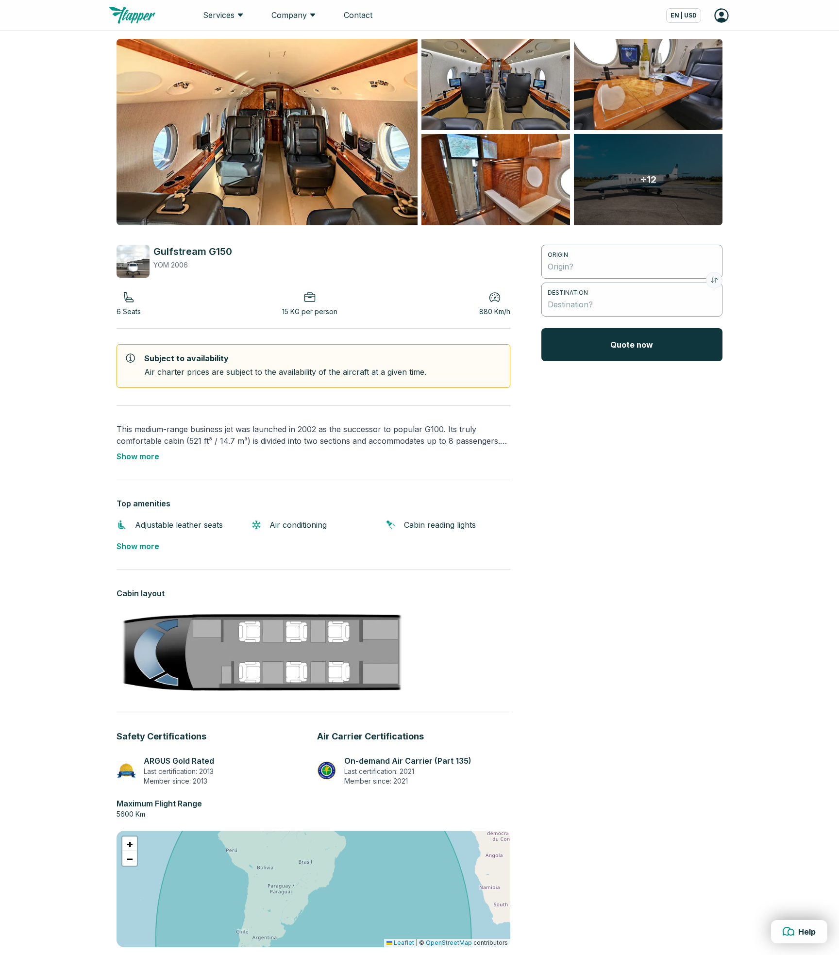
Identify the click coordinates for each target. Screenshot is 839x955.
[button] (129, 844)
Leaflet (403, 942)
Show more (138, 456)
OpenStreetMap (449, 942)
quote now (631, 345)
